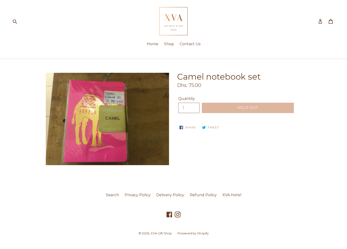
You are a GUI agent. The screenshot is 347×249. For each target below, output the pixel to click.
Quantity (186, 98)
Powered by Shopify (193, 233)
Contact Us (190, 44)
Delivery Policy (170, 195)
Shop (169, 44)
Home (152, 44)
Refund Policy (203, 195)
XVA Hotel (231, 195)
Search (112, 195)
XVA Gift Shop (161, 233)
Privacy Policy (138, 195)
